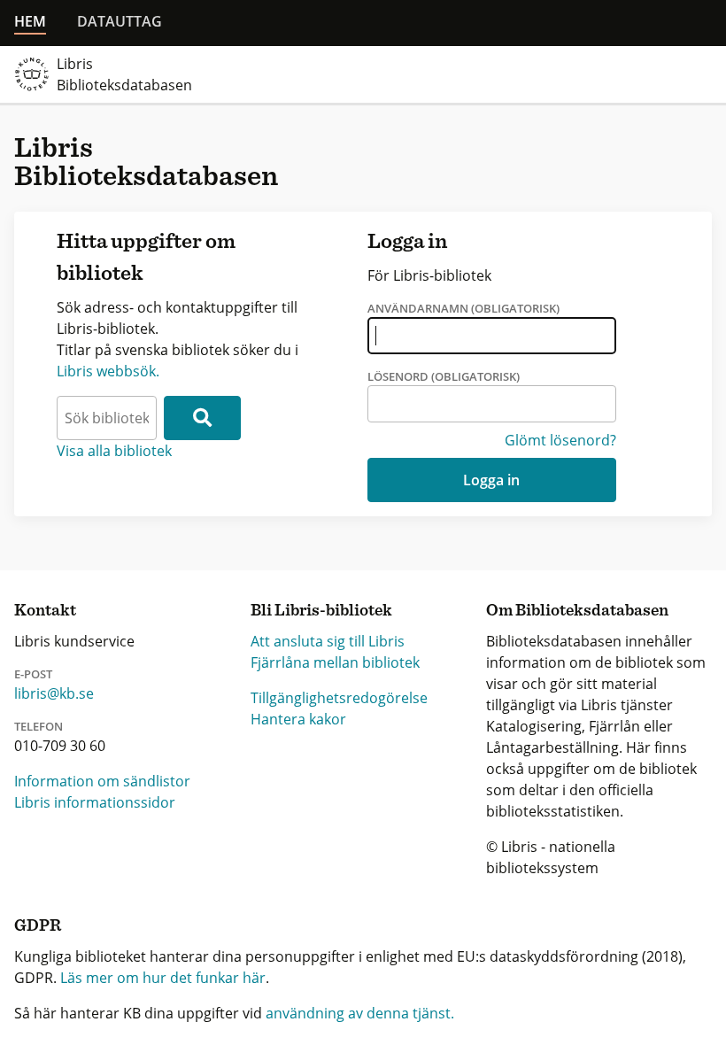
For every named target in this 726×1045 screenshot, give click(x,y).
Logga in (491, 480)
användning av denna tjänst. (360, 1013)
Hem (30, 21)
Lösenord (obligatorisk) (443, 376)
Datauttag (119, 21)
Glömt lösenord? (560, 440)
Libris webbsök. (108, 371)
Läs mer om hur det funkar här (163, 977)
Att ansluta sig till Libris (328, 641)
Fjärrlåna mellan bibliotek (335, 662)
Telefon (38, 726)
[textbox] (107, 418)
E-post (33, 674)
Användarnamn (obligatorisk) (463, 308)
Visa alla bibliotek (114, 451)
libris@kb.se (54, 693)
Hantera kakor (298, 719)
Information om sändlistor (102, 781)
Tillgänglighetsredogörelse (339, 698)
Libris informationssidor (94, 802)
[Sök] (202, 418)
